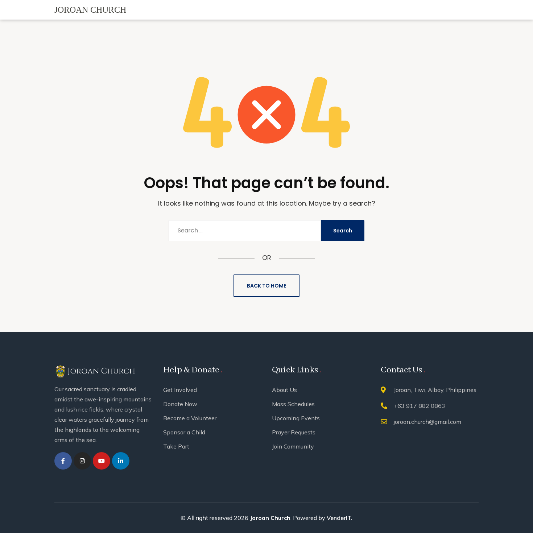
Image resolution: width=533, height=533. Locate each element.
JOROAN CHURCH (90, 10)
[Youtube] (101, 461)
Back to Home (266, 285)
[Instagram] (82, 461)
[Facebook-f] (63, 461)
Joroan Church (270, 517)
